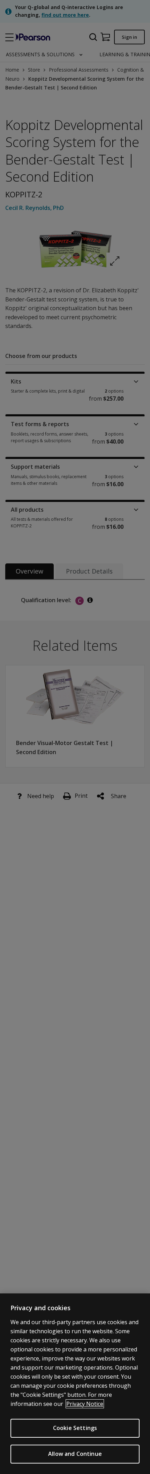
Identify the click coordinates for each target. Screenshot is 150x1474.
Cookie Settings (75, 1428)
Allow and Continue (75, 1454)
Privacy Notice (84, 1404)
